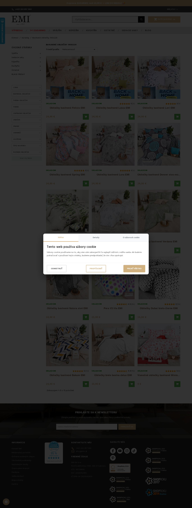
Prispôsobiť (96, 268)
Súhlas (61, 237)
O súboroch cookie (131, 237)
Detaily (96, 237)
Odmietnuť (56, 268)
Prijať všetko (134, 268)
